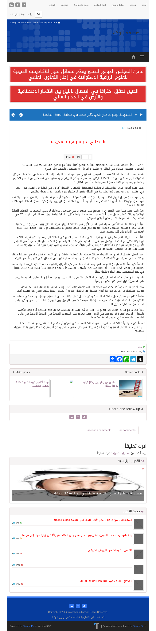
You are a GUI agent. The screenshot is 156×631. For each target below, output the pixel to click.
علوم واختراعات (81, 5)
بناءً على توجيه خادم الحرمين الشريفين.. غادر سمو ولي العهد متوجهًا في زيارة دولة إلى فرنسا (77, 535)
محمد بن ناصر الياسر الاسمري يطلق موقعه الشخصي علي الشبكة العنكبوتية (98, 493)
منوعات (64, 5)
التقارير (52, 5)
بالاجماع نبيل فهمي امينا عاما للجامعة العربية (106, 581)
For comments (126, 430)
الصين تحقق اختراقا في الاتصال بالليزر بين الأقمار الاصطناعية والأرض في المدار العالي (78, 94)
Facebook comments (98, 430)
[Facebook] (18, 5)
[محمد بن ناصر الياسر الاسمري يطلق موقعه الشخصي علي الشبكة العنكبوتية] (78, 484)
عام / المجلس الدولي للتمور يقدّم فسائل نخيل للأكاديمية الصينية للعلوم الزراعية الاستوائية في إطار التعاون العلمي (78, 74)
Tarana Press (30, 626)
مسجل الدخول (121, 453)
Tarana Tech (139, 626)
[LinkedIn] (24, 5)
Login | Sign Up (21, 14)
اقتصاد (133, 5)
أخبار (144, 5)
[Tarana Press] (96, 626)
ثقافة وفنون (117, 5)
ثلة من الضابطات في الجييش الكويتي (110, 550)
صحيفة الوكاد (126, 32)
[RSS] (12, 5)
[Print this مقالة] (78, 157)
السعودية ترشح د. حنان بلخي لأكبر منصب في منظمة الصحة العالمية (87, 115)
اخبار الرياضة (100, 5)
